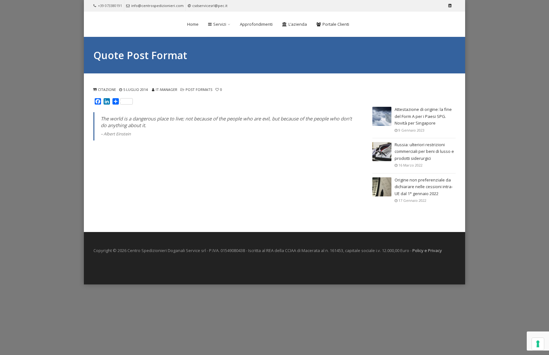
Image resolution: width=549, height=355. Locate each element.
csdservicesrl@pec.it (209, 5)
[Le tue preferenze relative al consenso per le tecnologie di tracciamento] (538, 344)
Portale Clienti (335, 24)
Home (193, 24)
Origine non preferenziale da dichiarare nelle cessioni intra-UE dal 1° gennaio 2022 (424, 186)
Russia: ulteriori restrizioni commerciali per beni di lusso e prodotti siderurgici (424, 151)
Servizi (219, 24)
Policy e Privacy (427, 250)
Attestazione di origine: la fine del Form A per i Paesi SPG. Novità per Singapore (423, 116)
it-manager (166, 89)
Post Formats (199, 89)
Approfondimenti (256, 24)
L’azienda (297, 24)
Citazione (107, 89)
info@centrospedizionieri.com (157, 5)
